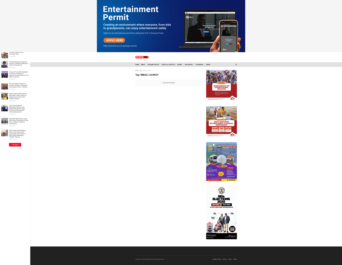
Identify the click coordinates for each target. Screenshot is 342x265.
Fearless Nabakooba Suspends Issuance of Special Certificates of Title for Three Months (18, 63)
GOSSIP (179, 64)
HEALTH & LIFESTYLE (168, 64)
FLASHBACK (199, 64)
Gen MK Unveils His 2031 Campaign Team (16, 53)
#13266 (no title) (217, 259)
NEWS (143, 64)
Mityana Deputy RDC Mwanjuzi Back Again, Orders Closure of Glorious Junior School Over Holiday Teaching (18, 96)
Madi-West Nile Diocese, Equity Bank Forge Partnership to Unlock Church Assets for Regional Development (18, 121)
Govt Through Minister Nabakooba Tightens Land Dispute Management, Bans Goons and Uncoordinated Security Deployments (17, 109)
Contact (225, 259)
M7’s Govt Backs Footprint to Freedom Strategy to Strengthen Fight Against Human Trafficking (18, 85)
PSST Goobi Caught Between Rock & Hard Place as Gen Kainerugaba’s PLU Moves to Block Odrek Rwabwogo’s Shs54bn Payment (17, 133)
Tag (141, 70)
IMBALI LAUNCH (147, 70)
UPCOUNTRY (189, 64)
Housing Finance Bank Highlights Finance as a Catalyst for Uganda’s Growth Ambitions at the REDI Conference (19, 74)
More (208, 64)
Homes (235, 259)
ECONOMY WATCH (153, 64)
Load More (15, 144)
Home (137, 64)
